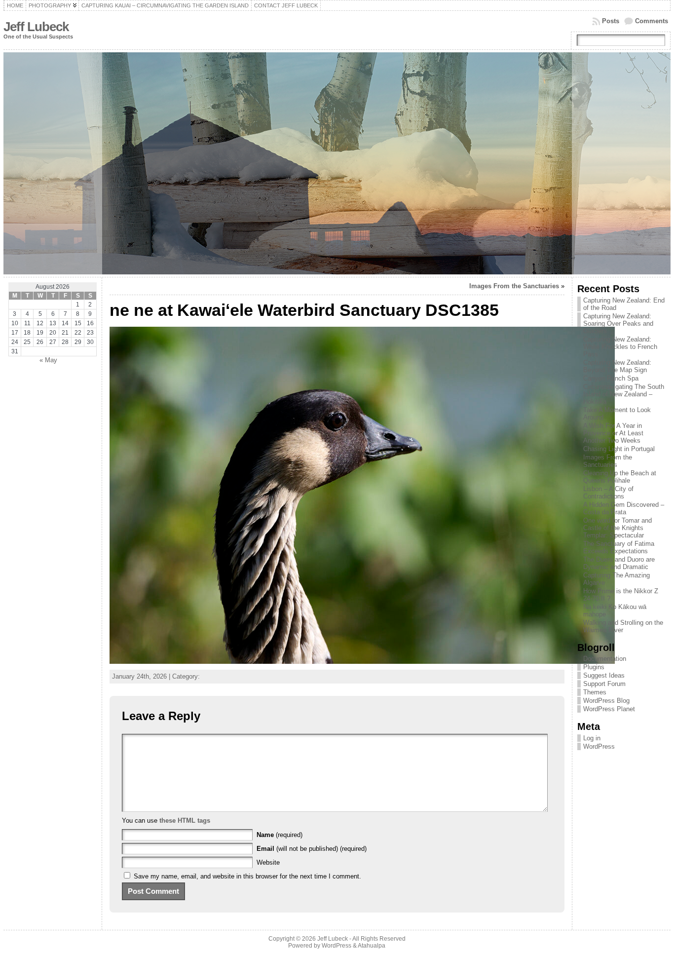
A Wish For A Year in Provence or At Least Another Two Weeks (613, 433)
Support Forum (604, 683)
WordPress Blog (606, 700)
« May (48, 360)
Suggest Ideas (604, 675)
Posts (610, 21)
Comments (651, 21)
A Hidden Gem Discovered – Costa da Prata (623, 508)
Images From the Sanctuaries (514, 286)
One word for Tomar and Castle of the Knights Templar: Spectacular (617, 528)
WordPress (599, 746)
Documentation (604, 658)
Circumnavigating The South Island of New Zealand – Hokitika (623, 394)
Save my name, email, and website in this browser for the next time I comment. (247, 876)
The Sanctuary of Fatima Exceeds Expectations (618, 547)
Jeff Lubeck (36, 27)
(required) (279, 835)
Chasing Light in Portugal (619, 449)
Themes (594, 692)
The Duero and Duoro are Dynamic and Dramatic (619, 563)
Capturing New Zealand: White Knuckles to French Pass (620, 347)
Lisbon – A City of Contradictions (608, 492)
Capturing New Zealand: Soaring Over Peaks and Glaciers (618, 323)
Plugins (593, 667)
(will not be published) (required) (312, 848)
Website (268, 862)
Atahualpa (371, 945)
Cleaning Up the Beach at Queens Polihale (619, 476)
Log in (591, 738)
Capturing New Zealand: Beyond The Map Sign (617, 366)
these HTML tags (184, 820)
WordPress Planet (609, 709)
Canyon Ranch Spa (610, 378)
